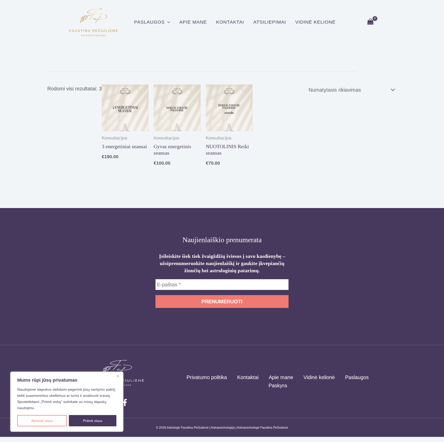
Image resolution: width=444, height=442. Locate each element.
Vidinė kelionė (315, 22)
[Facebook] (124, 402)
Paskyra (278, 385)
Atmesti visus (42, 421)
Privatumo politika (207, 377)
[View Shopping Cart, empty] (370, 22)
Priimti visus (92, 421)
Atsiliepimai (269, 22)
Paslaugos (149, 22)
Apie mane (193, 22)
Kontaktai (230, 22)
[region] (66, 402)
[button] (167, 22)
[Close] (118, 376)
